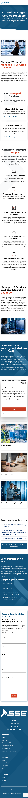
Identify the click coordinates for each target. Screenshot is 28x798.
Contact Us (4, 777)
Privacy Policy (5, 793)
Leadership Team (6, 763)
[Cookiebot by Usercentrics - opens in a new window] (20, 383)
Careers (4, 780)
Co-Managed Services (7, 748)
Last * (3, 646)
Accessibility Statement (17, 793)
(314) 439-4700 (14, 726)
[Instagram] (14, 729)
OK (14, 409)
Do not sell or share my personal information (14, 413)
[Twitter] (17, 729)
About (3, 760)
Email (4, 654)
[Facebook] (11, 729)
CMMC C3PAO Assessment (9, 751)
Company (5, 670)
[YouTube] (20, 729)
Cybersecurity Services (7, 745)
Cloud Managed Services (8, 743)
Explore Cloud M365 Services (12, 117)
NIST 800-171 (5, 740)
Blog (3, 768)
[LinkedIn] (8, 729)
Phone (4, 662)
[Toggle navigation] (25, 2)
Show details (21, 405)
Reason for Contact (7, 677)
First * (3, 637)
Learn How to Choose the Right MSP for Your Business (14, 545)
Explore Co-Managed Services (13, 136)
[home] (5, 2)
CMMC (3, 737)
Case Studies (5, 765)
